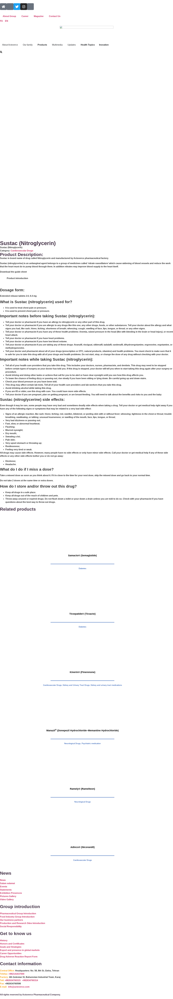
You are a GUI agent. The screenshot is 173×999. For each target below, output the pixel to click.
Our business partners (11, 920)
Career (24, 16)
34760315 (16, 980)
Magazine (39, 16)
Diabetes (82, 568)
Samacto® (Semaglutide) (82, 555)
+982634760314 (30, 980)
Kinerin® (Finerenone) (82, 672)
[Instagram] (23, 6)
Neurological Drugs (72, 743)
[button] (1, 52)
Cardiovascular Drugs (22, 251)
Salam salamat (7, 883)
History (3, 940)
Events (3, 886)
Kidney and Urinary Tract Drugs (76, 685)
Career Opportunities (10, 953)
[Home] (3, 6)
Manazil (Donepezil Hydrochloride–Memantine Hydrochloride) (82, 730)
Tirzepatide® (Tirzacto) (82, 613)
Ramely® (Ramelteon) (82, 788)
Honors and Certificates (12, 944)
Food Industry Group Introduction (17, 917)
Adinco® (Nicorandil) (82, 847)
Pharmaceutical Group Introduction (18, 913)
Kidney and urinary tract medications (106, 685)
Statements (6, 890)
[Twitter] (17, 6)
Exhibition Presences (11, 893)
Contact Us (54, 16)
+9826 (8, 980)
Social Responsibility (11, 926)
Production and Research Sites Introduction (22, 923)
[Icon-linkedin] (30, 6)
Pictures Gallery (8, 896)
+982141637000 (16, 974)
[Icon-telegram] (10, 6)
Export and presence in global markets (20, 950)
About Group (9, 16)
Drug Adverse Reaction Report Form (18, 956)
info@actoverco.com (18, 987)
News (3, 880)
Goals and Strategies (10, 947)
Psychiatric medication (91, 743)
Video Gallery (7, 899)
